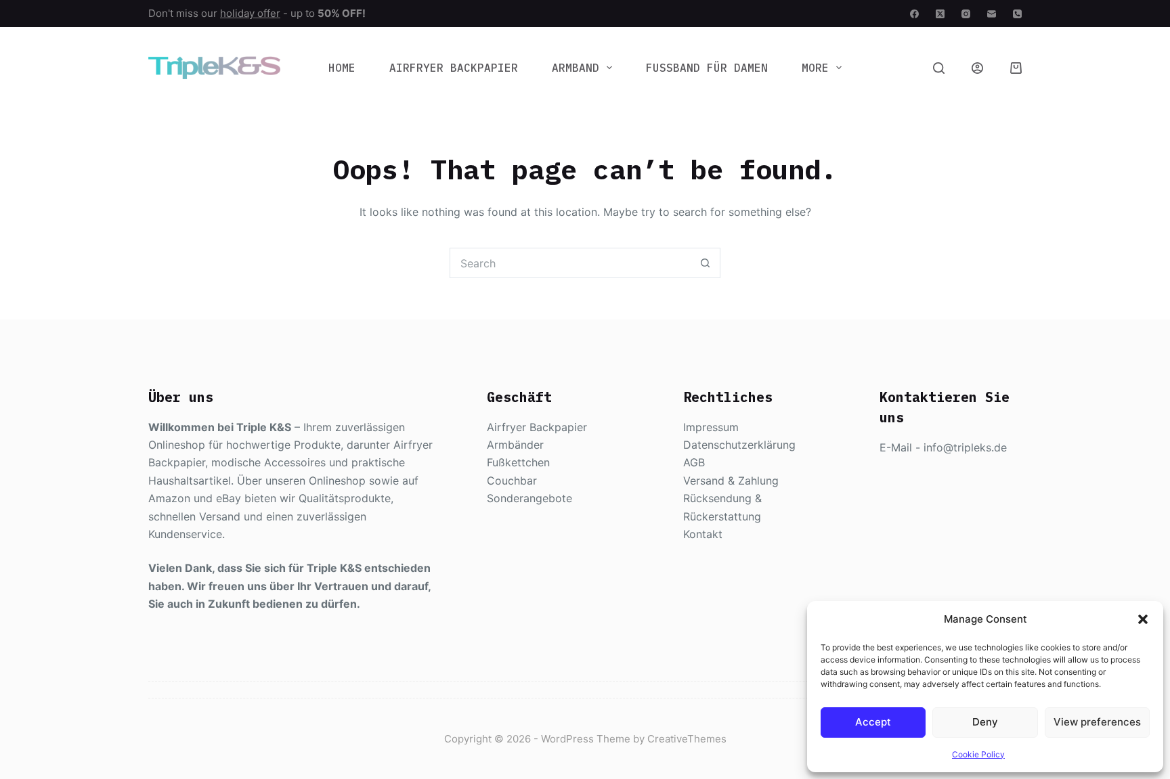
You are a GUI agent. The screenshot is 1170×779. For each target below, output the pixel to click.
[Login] (977, 68)
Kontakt (702, 534)
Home (341, 67)
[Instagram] (965, 13)
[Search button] (705, 262)
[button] (1143, 619)
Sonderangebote (529, 498)
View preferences (1097, 721)
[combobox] (570, 263)
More (815, 67)
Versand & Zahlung (731, 480)
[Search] (939, 68)
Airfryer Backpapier (453, 67)
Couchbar (512, 480)
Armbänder (515, 444)
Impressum (711, 427)
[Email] (991, 13)
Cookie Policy (978, 754)
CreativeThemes (687, 738)
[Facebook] (914, 13)
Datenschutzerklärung (739, 444)
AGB (694, 462)
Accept (873, 721)
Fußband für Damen (707, 67)
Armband (575, 67)
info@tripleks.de (965, 447)
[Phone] (1017, 13)
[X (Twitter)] (940, 13)
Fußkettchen (518, 462)
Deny (985, 721)
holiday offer (250, 13)
